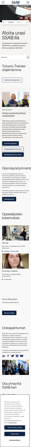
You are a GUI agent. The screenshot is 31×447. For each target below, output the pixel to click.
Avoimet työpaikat (10, 143)
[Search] (3, 2)
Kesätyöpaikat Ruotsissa (12, 149)
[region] (14, 420)
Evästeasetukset (14, 440)
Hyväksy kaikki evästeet (14, 427)
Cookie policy (13, 422)
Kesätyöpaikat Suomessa (13, 154)
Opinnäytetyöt (9, 199)
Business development (12, 80)
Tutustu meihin (9, 313)
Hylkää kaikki (15, 434)
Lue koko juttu (8, 279)
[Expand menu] (28, 57)
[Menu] (28, 2)
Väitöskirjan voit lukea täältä (11, 251)
